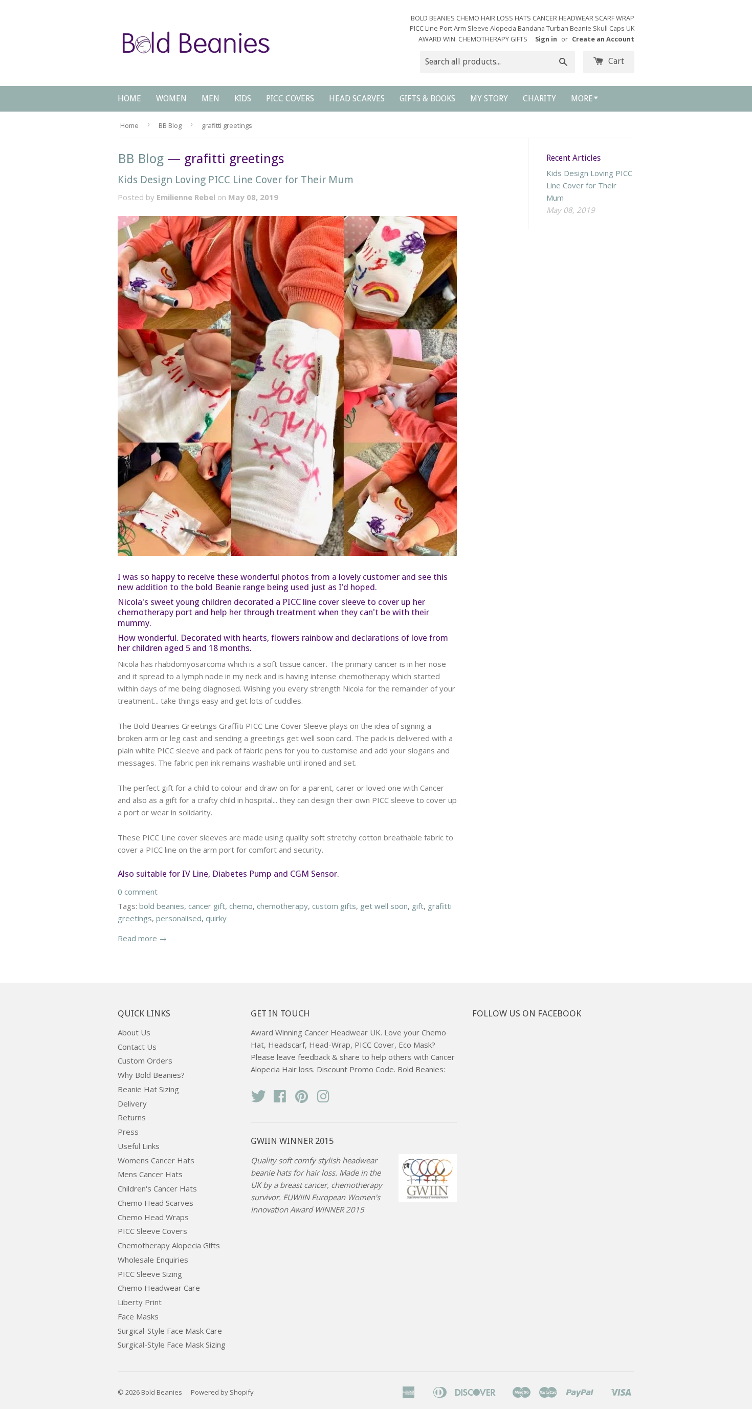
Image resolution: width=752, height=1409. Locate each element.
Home (129, 98)
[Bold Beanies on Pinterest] (301, 1099)
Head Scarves (357, 98)
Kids (242, 98)
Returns (132, 1117)
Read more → (142, 938)
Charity (539, 98)
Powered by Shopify (222, 1392)
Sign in (546, 39)
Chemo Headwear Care (159, 1288)
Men (210, 98)
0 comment (138, 891)
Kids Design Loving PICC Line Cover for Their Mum (235, 180)
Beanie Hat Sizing (148, 1089)
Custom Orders (145, 1060)
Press (128, 1131)
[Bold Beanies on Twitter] (258, 1099)
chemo (241, 906)
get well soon (384, 906)
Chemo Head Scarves (155, 1203)
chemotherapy (282, 906)
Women (171, 98)
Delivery (132, 1103)
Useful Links (139, 1146)
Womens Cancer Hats (156, 1160)
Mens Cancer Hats (150, 1174)
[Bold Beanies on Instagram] (323, 1099)
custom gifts (334, 906)
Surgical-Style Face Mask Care (170, 1331)
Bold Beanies (161, 1392)
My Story (489, 98)
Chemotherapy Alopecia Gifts (169, 1245)
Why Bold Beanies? (151, 1075)
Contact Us (137, 1047)
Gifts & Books (427, 98)
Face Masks (138, 1316)
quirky (216, 918)
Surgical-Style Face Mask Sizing (172, 1344)
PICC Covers (290, 98)
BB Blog (170, 125)
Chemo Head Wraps (153, 1217)
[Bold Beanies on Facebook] (279, 1099)
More (582, 98)
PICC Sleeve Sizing (150, 1274)
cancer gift (206, 906)
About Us (134, 1032)
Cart (615, 61)
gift (418, 906)
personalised (179, 918)
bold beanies (161, 906)
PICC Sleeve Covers (152, 1231)
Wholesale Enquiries (153, 1259)
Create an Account (603, 39)
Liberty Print (140, 1302)
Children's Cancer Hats (157, 1188)
